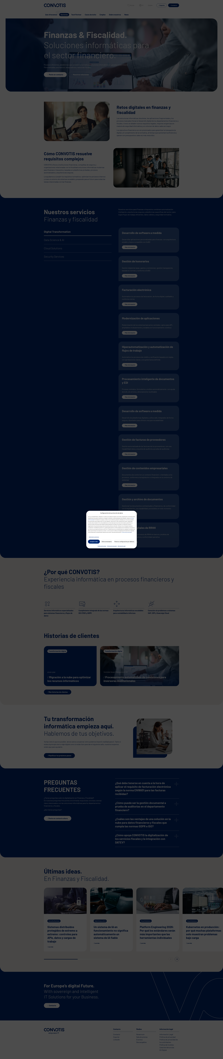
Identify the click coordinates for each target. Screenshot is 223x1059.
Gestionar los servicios (94, 536)
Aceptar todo (94, 541)
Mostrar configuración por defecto (124, 541)
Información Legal (121, 546)
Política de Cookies (102, 546)
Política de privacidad (126, 532)
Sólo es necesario (107, 541)
